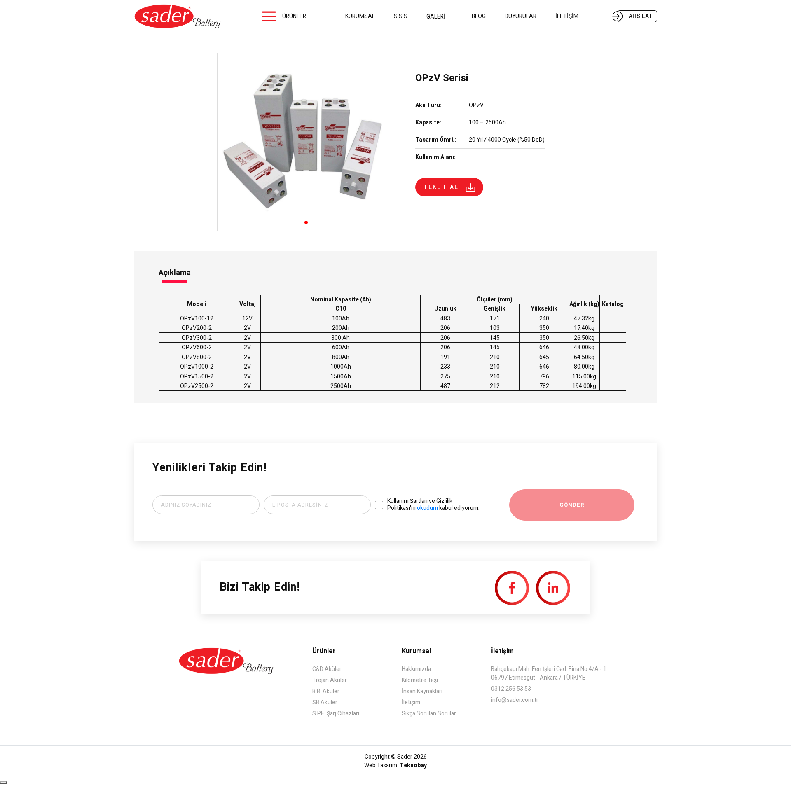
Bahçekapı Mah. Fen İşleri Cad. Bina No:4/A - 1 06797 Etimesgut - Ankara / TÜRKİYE (548, 673)
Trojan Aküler (329, 680)
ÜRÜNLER (294, 16)
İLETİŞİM (566, 16)
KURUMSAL (360, 16)
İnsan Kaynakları (422, 691)
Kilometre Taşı (420, 680)
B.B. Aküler (325, 691)
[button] (306, 222)
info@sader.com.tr (514, 700)
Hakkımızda (416, 669)
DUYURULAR (520, 16)
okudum (427, 508)
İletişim (411, 702)
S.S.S (400, 16)
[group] (306, 142)
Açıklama (175, 272)
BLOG (479, 16)
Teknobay (413, 765)
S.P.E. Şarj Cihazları (335, 713)
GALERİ (435, 16)
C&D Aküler (327, 669)
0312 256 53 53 (511, 689)
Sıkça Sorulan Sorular (429, 713)
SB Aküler (324, 702)
